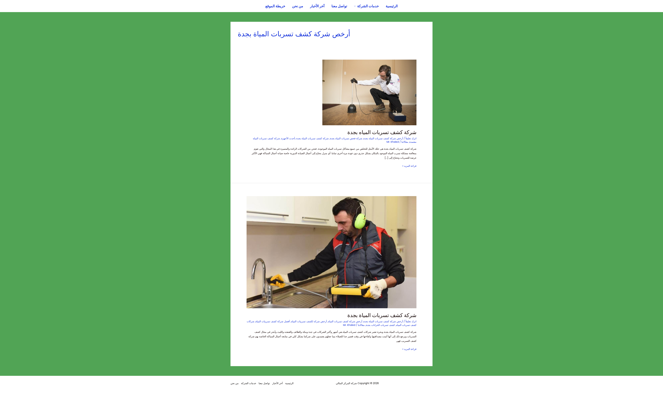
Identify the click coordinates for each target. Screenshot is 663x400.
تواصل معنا (339, 6)
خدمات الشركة (368, 6)
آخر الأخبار (317, 6)
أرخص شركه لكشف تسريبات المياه (309, 321)
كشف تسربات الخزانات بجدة (380, 325)
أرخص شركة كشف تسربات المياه (345, 321)
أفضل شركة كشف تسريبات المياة (273, 321)
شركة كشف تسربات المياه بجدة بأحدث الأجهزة (305, 138)
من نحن (297, 6)
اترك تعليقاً (411, 138)
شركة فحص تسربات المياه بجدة (346, 138)
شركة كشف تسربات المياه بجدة (381, 132)
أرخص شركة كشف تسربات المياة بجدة (383, 321)
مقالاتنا (404, 142)
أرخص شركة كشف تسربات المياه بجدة (383, 138)
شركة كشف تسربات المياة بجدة (381, 315)
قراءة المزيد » (409, 166)
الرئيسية (392, 6)
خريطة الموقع (275, 6)
